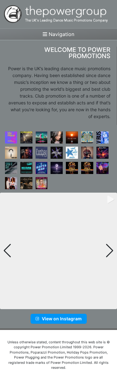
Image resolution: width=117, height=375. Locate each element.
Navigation (60, 34)
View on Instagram (62, 318)
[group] (58, 251)
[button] (48, 304)
